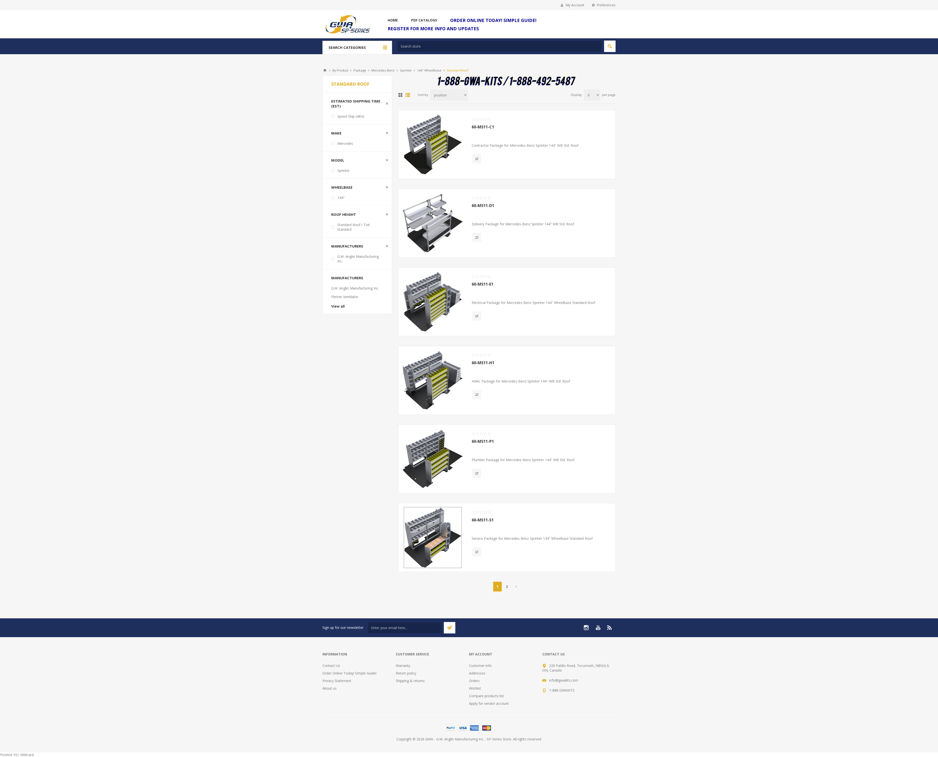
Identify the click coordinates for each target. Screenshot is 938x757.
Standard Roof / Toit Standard (353, 227)
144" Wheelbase (429, 70)
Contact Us (331, 665)
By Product (340, 70)
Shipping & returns (410, 680)
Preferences (606, 5)
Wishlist (475, 688)
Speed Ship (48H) (350, 116)
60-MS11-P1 (483, 441)
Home (324, 70)
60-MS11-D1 (483, 205)
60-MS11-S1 (483, 520)
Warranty (403, 665)
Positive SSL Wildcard (17, 754)
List (407, 95)
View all (338, 306)
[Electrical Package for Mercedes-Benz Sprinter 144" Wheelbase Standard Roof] (432, 302)
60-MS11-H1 (483, 362)
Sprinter (406, 70)
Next (516, 586)
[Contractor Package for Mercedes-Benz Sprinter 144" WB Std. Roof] (432, 144)
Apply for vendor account (489, 703)
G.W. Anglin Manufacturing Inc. (358, 258)
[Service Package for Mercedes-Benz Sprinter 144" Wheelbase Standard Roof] (432, 537)
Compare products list (486, 696)
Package (359, 70)
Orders (474, 680)
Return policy (406, 673)
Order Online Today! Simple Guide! (349, 673)
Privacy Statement (336, 680)
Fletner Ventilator (344, 296)
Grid (400, 95)
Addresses (477, 673)
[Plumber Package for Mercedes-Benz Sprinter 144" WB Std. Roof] (432, 459)
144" (341, 197)
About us (329, 688)
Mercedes (345, 143)
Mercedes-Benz (383, 70)
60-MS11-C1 (483, 127)
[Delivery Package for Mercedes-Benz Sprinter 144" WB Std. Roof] (432, 223)
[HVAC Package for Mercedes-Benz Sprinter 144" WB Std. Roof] (432, 380)
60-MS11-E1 (482, 284)
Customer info (480, 665)
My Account (574, 5)
